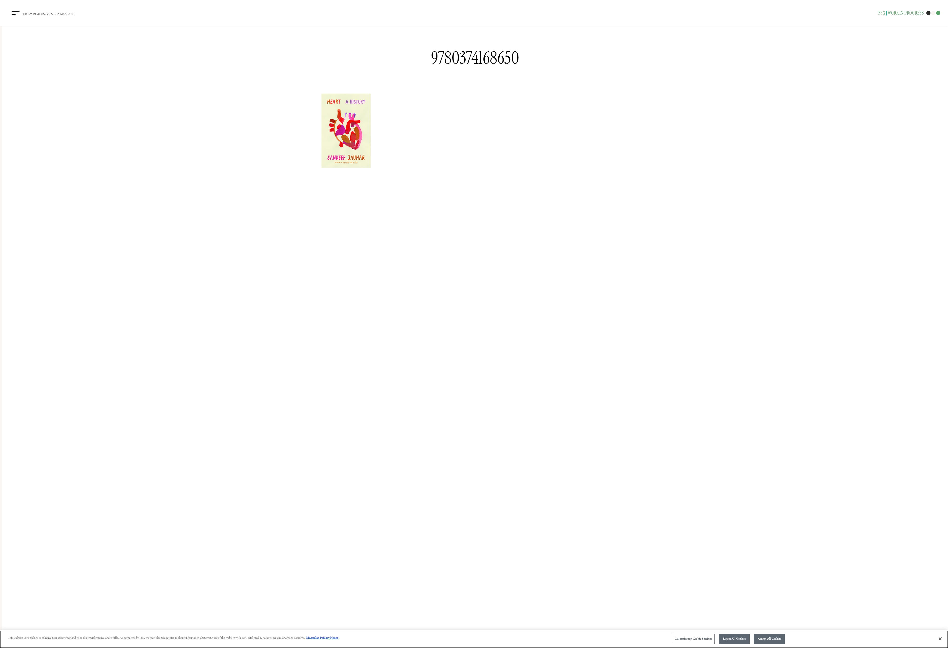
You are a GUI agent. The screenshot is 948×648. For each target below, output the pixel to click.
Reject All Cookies (734, 639)
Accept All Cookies (769, 639)
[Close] (940, 638)
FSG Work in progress (901, 13)
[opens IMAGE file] (346, 170)
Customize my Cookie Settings (693, 639)
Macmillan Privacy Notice (322, 638)
